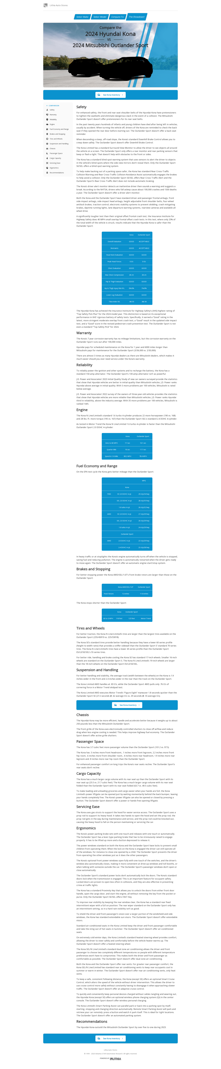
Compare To (117, 16)
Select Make (82, 16)
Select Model (100, 16)
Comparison (54, 106)
